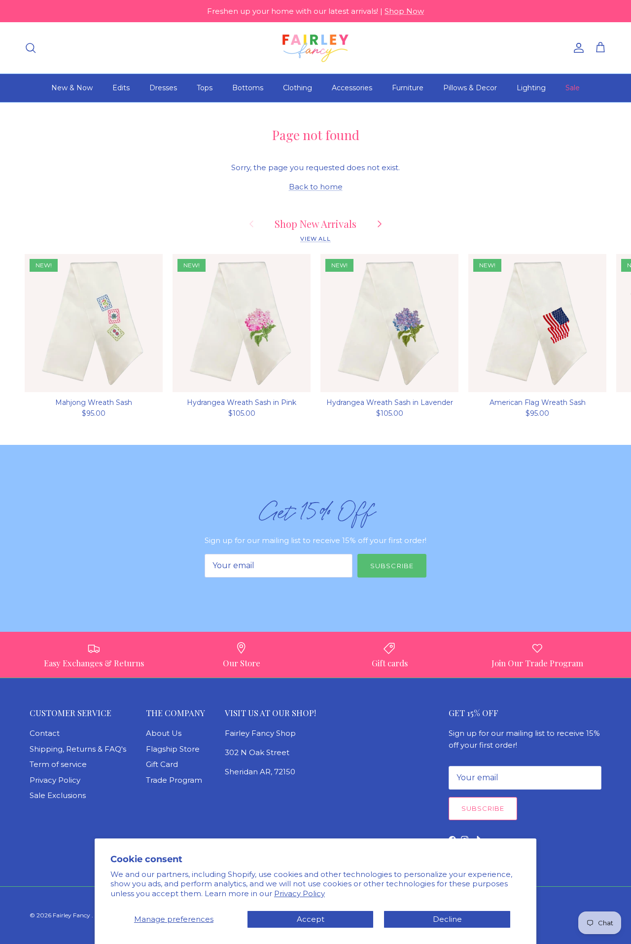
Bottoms (247, 87)
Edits (121, 87)
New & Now (72, 87)
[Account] (577, 48)
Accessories (352, 87)
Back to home (316, 186)
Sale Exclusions (58, 795)
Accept (310, 919)
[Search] (30, 48)
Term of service (58, 764)
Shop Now (404, 11)
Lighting (531, 87)
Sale (572, 87)
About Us (163, 733)
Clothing (297, 87)
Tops (204, 87)
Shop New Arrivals (315, 223)
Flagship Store (173, 749)
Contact (45, 733)
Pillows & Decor (470, 87)
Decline (447, 919)
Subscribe (391, 566)
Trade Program (174, 780)
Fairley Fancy (72, 915)
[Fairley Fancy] (315, 48)
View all (315, 238)
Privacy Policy (299, 893)
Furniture (407, 87)
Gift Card (162, 764)
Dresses (163, 87)
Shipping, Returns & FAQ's (78, 749)
